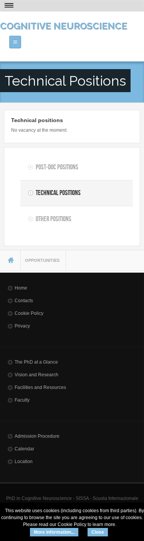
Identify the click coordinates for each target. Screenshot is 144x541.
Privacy (22, 326)
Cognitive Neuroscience (63, 25)
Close (97, 532)
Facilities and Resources (40, 387)
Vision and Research (36, 374)
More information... (54, 532)
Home (21, 288)
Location (24, 461)
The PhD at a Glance (36, 362)
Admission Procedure (37, 436)
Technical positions (37, 120)
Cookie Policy (29, 313)
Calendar (24, 449)
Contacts (24, 300)
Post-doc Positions (57, 167)
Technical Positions (58, 193)
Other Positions (53, 219)
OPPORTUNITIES (42, 260)
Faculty (22, 400)
